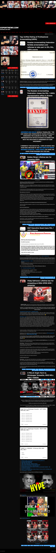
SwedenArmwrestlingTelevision (26, 518)
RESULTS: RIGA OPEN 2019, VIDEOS (32, 334)
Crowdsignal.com (44, 424)
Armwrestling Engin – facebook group (26, 470)
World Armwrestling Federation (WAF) (45, 225)
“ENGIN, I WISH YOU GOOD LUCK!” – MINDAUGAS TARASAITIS (29, 463)
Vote (22, 424)
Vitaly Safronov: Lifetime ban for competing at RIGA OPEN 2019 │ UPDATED (40, 283)
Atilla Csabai (24, 224)
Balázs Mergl (28, 224)
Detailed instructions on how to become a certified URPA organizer (30, 465)
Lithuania (32, 545)
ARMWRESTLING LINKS (26, 32)
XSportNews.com (9, 27)
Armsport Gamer (24, 495)
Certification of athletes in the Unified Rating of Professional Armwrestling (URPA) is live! (33, 460)
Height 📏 (6, 70)
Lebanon (29, 545)
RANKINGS (7, 32)
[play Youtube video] (37, 483)
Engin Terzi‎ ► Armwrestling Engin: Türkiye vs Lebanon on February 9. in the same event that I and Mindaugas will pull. (36, 469)
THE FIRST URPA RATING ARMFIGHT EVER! (26, 461)
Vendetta (54, 546)
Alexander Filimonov (22, 87)
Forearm (16, 70)
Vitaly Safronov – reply (23, 316)
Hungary (46, 224)
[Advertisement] (28, 16)
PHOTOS (20, 32)
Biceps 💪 (12, 70)
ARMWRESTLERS (50, 32)
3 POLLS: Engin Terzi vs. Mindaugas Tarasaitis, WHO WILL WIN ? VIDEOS (40, 375)
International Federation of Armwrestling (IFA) (32, 87)
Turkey (42, 545)
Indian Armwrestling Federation (24, 277)
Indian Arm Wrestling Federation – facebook (27, 260)
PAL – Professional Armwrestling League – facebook (28, 267)
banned (23, 153)
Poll (40, 545)
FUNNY (10, 32)
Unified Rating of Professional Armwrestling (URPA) (48, 88)
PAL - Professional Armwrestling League (44, 87)
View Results (26, 424)
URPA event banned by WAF (50, 333)
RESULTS (4, 32)
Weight (9, 70)
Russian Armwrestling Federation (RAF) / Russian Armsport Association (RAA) (41, 88)
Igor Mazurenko (26, 153)
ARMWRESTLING (13, 32)
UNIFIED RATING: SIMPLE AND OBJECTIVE (26, 462)
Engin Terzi (25, 545)
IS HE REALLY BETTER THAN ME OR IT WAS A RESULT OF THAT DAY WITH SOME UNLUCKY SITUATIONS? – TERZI (35, 466)
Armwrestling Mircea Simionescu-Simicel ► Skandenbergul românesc (29, 311)
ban (20, 153)
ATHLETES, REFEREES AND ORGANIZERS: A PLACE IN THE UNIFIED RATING (30, 464)
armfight (22, 545)
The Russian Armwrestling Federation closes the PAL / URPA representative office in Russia (41, 93)
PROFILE (35, 32)
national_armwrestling (51, 79)
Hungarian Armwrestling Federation (39, 224)
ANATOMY (17, 32)
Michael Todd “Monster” (2, 78)
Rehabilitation (32, 32)
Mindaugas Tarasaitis (36, 545)
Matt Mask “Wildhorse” (2, 89)
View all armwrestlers (50, 23)
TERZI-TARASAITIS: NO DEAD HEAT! (25, 468)
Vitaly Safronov (36, 370)
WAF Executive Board (37, 225)
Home (1, 32)
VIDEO (22, 32)
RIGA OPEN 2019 (41, 369)
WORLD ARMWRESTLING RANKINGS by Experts (42, 32)
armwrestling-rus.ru (38, 129)
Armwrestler (2, 70)
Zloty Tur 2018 (53, 225)
